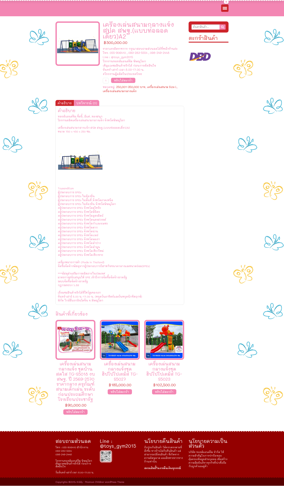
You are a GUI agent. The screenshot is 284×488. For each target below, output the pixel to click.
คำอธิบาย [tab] (65, 103)
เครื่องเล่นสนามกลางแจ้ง (120, 91)
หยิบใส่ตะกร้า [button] (75, 412)
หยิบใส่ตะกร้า (123, 80)
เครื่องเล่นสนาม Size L (162, 87)
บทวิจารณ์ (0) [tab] (86, 103)
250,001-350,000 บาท (130, 87)
